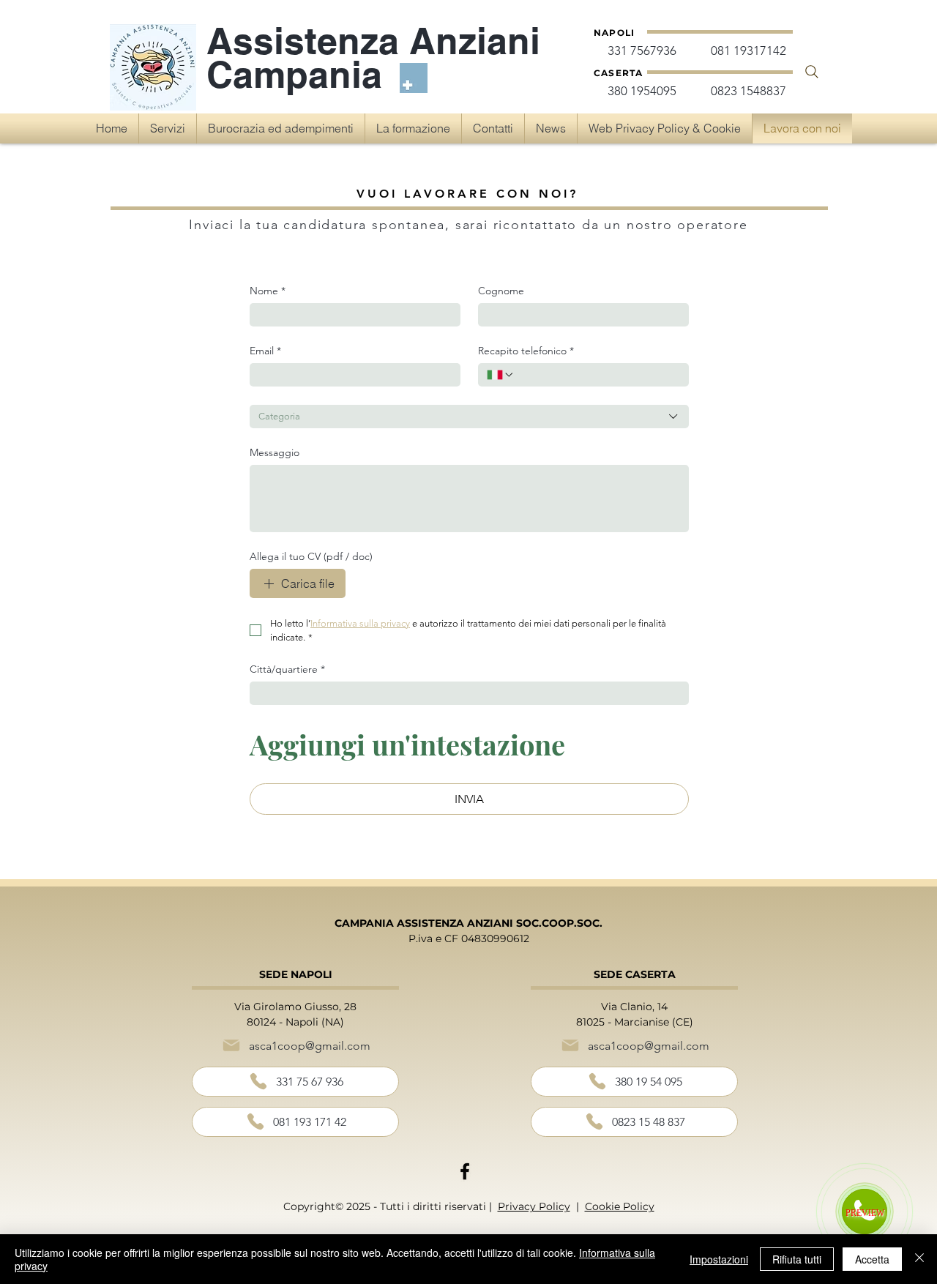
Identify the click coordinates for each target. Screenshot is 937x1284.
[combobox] (469, 416)
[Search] (811, 71)
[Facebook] (465, 1171)
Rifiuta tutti (796, 1259)
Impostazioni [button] (719, 1259)
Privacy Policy (534, 1206)
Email (265, 351)
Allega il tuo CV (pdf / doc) (311, 556)
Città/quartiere (287, 669)
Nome (267, 291)
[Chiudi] (919, 1259)
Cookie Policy (619, 1206)
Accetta (872, 1259)
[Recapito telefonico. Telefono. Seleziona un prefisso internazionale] (501, 375)
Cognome (501, 291)
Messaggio (274, 453)
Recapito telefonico (526, 351)
